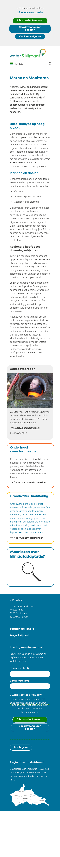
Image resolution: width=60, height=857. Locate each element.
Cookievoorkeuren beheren (30, 28)
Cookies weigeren (30, 37)
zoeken (51, 64)
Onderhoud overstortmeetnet (30, 482)
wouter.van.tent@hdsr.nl (25, 427)
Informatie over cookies (30, 12)
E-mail (19, 680)
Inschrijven (21, 747)
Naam (19, 668)
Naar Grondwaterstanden (28, 537)
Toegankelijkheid (19, 635)
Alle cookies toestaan (30, 20)
